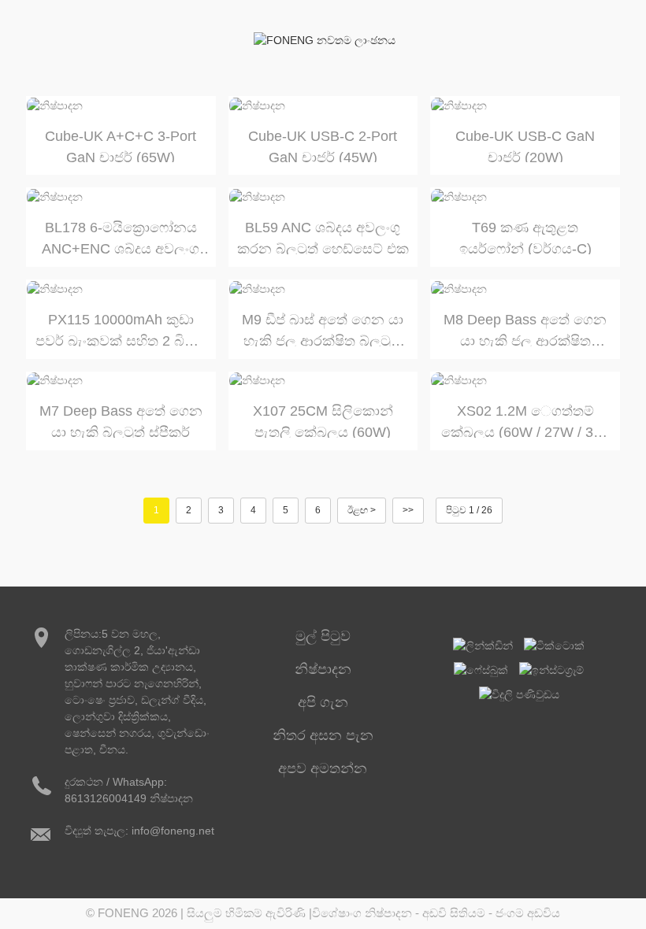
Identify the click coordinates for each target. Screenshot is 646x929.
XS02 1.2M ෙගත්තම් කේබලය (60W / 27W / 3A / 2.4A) (525, 420)
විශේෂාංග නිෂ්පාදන (362, 913)
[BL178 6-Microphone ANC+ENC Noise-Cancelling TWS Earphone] (121, 196)
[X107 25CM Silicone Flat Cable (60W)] (323, 381)
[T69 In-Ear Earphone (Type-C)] (525, 196)
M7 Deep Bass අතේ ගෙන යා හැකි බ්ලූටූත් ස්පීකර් (120, 420)
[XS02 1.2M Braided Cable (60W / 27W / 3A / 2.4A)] (525, 381)
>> (408, 510)
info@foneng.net (173, 830)
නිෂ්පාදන (323, 669)
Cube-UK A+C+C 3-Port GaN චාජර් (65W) (120, 145)
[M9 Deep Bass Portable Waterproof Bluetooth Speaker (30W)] (323, 289)
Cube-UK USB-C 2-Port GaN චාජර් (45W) (322, 145)
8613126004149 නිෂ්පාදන (129, 798)
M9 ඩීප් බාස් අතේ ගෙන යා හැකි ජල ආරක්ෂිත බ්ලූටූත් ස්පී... (322, 329)
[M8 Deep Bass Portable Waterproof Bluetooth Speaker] (525, 289)
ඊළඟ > (361, 510)
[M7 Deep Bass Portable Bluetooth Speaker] (121, 381)
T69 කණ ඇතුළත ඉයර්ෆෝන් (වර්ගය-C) (525, 237)
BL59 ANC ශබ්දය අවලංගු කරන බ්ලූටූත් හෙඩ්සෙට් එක (323, 237)
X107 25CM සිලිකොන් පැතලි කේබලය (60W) (323, 420)
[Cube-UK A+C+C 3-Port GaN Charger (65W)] (121, 105)
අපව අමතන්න (322, 768)
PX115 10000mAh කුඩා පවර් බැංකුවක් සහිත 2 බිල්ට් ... (120, 329)
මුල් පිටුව (323, 636)
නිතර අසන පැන (323, 735)
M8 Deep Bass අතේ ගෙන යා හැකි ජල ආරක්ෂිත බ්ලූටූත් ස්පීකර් (525, 329)
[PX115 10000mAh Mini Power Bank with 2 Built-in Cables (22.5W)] (121, 289)
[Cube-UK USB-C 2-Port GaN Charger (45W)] (323, 105)
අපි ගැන (323, 702)
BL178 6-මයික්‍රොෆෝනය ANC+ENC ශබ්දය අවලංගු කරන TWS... (120, 237)
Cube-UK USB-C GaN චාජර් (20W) (525, 145)
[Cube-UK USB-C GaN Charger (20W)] (525, 105)
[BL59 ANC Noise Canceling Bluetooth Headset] (323, 196)
